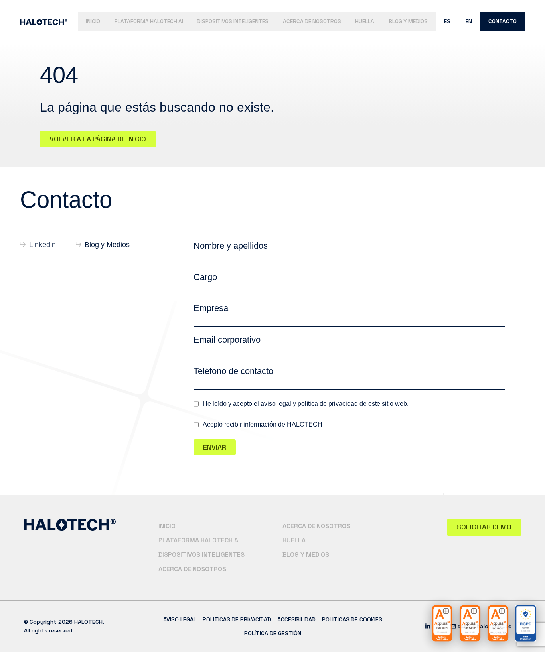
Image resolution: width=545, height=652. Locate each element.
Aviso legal (179, 619)
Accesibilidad (296, 619)
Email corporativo (227, 340)
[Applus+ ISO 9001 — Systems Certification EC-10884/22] (442, 623)
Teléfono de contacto (233, 371)
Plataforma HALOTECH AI (149, 21)
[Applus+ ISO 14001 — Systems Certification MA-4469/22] (470, 623)
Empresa (211, 308)
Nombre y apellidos (231, 246)
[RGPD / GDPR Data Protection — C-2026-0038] (525, 623)
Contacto (502, 21)
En (469, 21)
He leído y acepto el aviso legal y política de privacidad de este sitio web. (306, 404)
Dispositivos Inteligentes (233, 21)
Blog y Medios (408, 21)
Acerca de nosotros (312, 21)
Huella (364, 21)
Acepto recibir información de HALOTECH (262, 424)
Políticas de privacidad (237, 619)
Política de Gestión (272, 633)
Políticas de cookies (352, 619)
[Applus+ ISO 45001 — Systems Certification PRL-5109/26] (498, 623)
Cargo (205, 277)
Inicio (93, 21)
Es (447, 21)
